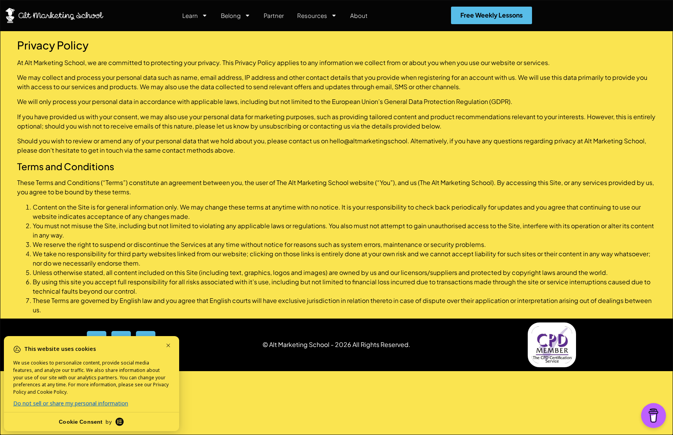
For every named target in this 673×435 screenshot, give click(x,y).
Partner (274, 15)
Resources (312, 15)
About (359, 15)
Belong (231, 15)
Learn (190, 15)
